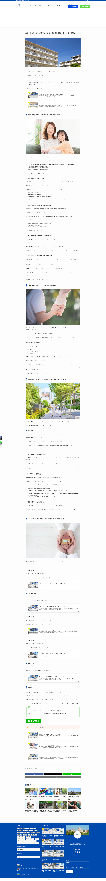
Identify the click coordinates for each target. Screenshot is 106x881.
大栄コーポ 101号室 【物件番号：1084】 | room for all (52, 606)
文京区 (33, 832)
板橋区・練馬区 (21, 836)
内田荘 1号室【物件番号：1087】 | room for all (50, 734)
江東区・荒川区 (21, 838)
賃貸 (31, 35)
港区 (36, 838)
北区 (34, 828)
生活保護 (28, 35)
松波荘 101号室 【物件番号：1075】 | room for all (51, 94)
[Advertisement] (53, 18)
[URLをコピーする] (1, 444)
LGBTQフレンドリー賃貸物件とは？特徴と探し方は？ (29, 868)
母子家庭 (34, 35)
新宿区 (19, 834)
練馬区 (24, 840)
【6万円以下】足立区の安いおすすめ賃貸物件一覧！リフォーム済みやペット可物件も (30, 874)
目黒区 (19, 840)
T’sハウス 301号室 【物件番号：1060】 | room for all (52, 745)
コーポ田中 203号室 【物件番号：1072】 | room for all (52, 653)
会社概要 (69, 865)
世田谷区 (19, 828)
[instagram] (86, 0)
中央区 (25, 828)
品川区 (31, 830)
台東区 (25, 830)
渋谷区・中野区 (30, 838)
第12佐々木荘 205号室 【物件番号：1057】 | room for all (52, 104)
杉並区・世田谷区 (32, 834)
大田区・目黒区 (26, 832)
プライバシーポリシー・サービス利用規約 (75, 867)
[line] (87, 0)
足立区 (27, 842)
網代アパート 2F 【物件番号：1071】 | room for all (51, 676)
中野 (30, 828)
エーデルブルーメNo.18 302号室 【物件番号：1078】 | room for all (54, 630)
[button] (34, 774)
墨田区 (36, 830)
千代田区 (19, 830)
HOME (68, 860)
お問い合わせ (69, 862)
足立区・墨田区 (34, 842)
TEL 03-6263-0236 (77, 846)
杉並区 (25, 834)
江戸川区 (28, 836)
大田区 (19, 832)
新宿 (37, 832)
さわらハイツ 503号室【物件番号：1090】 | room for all (52, 583)
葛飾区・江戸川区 (32, 840)
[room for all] (19, 5)
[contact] (89, 0)
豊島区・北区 (20, 842)
